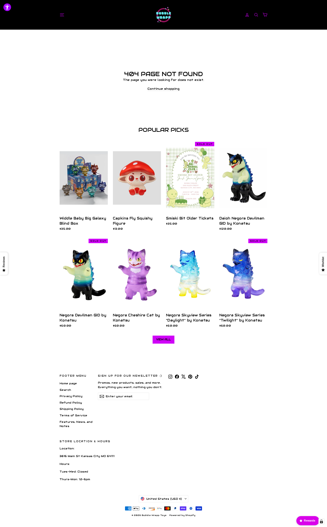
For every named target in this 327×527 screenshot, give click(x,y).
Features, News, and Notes (76, 424)
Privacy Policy (71, 396)
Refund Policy (71, 402)
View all (163, 339)
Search (65, 390)
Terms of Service (73, 415)
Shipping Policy (72, 409)
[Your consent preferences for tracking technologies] (321, 521)
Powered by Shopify (182, 515)
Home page (68, 383)
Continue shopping (163, 89)
